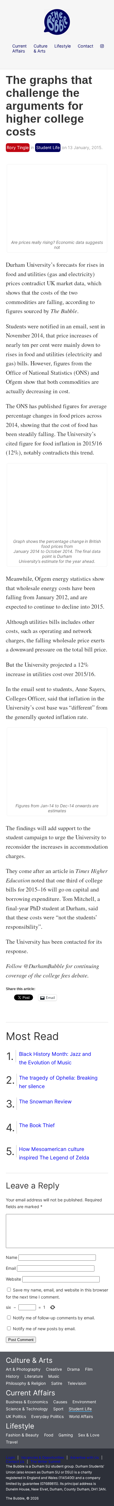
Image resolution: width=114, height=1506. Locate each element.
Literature (34, 1376)
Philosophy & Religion (26, 1383)
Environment (84, 1401)
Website (13, 1279)
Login (10, 1458)
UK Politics (16, 1416)
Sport (58, 1409)
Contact (85, 45)
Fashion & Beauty (22, 1435)
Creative (54, 1369)
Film (89, 1369)
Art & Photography (23, 1369)
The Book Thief (37, 1125)
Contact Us (15, 1462)
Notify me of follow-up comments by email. (54, 1317)
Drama (73, 1369)
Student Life (48, 147)
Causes (60, 1401)
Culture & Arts (29, 1360)
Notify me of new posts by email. (44, 1328)
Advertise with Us (84, 1458)
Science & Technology (27, 1409)
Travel (12, 1442)
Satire (56, 1383)
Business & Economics (27, 1401)
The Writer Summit (45, 1462)
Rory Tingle (18, 147)
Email (11, 1268)
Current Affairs (30, 1393)
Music (53, 1376)
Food (48, 1435)
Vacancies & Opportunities (42, 1458)
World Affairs (81, 1416)
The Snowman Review (45, 1101)
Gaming (65, 1435)
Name (11, 1257)
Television (77, 1383)
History (12, 1376)
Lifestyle (20, 1426)
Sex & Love (88, 1435)
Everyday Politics (47, 1416)
